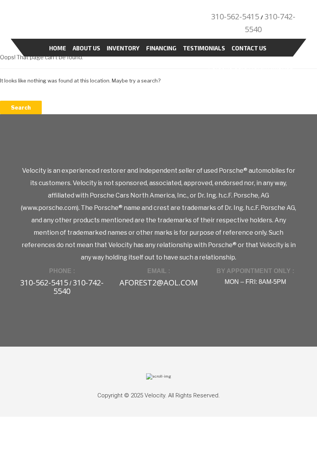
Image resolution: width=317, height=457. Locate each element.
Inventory (123, 48)
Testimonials (204, 48)
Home (57, 48)
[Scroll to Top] (158, 376)
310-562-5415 (235, 16)
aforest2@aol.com (158, 282)
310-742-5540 (78, 286)
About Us (86, 48)
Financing (161, 48)
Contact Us (249, 48)
